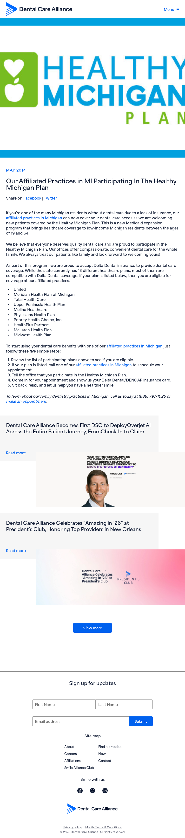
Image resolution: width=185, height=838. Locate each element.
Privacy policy (72, 827)
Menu (169, 9)
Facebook (32, 198)
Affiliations (72, 760)
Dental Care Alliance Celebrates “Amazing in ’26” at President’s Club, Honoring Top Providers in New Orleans (73, 526)
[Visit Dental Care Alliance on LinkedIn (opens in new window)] (105, 790)
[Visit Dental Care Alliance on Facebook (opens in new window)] (80, 790)
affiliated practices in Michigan (34, 217)
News (102, 753)
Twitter (50, 198)
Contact (104, 760)
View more (92, 627)
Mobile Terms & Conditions (103, 827)
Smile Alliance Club (79, 767)
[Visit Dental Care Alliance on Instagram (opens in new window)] (92, 790)
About (69, 746)
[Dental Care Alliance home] (39, 9)
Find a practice (109, 746)
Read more (17, 452)
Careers (70, 753)
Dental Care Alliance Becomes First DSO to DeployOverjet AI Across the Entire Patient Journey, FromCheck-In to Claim (78, 428)
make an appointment (26, 401)
